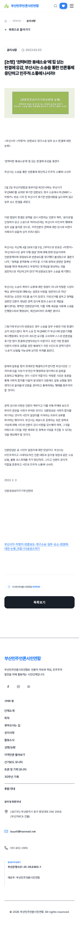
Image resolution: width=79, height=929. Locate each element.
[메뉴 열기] (71, 6)
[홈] (5, 21)
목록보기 (39, 602)
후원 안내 (9, 788)
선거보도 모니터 (13, 762)
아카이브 (16, 20)
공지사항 (31, 20)
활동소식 (9, 740)
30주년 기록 (11, 777)
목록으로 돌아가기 (19, 29)
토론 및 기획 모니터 (15, 769)
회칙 (6, 718)
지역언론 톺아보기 (14, 755)
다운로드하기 (32, 548)
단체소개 (9, 710)
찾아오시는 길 (12, 725)
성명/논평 (9, 747)
